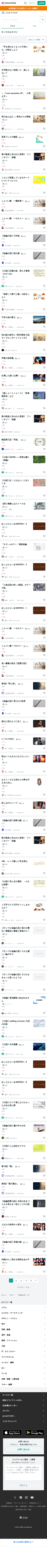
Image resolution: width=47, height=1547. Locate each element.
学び (3, 122)
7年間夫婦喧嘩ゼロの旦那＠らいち (10, 62)
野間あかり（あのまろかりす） (10, 1158)
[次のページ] (36, 1281)
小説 (3, 55)
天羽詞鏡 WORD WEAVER (10, 693)
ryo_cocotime (9, 795)
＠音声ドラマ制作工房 (10, 449)
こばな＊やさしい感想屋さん (10, 85)
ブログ (11, 1295)
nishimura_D (9, 108)
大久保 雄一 (8, 245)
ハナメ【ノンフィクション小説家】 (10, 943)
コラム (4, 320)
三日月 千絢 (8, 873)
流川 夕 (7, 350)
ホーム (4, 1295)
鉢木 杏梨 (8, 1013)
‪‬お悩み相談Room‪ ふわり (10, 210)
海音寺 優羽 (8, 169)
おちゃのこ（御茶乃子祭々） (10, 129)
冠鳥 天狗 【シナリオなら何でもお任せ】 (10, 408)
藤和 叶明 (8, 193)
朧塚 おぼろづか (10, 556)
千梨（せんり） (10, 286)
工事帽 (7, 1138)
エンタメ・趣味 (7, 509)
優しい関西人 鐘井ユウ (10, 327)
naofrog (7, 146)
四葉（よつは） (10, 920)
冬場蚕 (7, 1216)
